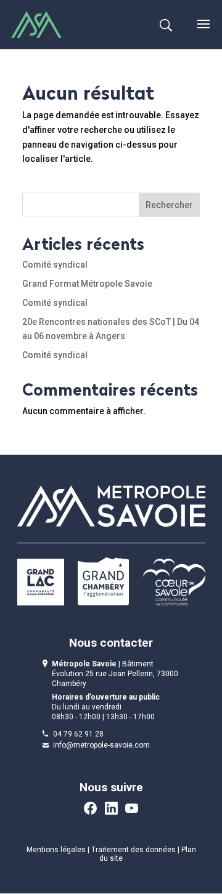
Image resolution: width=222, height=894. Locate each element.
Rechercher (169, 205)
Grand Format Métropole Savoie (87, 284)
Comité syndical (55, 264)
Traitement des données (133, 849)
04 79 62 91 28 (78, 734)
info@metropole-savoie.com (101, 745)
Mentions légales (56, 849)
